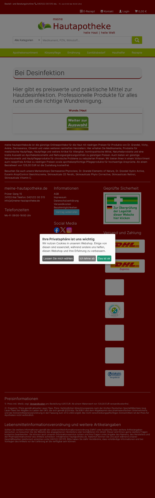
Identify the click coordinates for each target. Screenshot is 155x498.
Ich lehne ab (87, 258)
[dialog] (77, 249)
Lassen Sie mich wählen (58, 258)
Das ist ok (104, 258)
